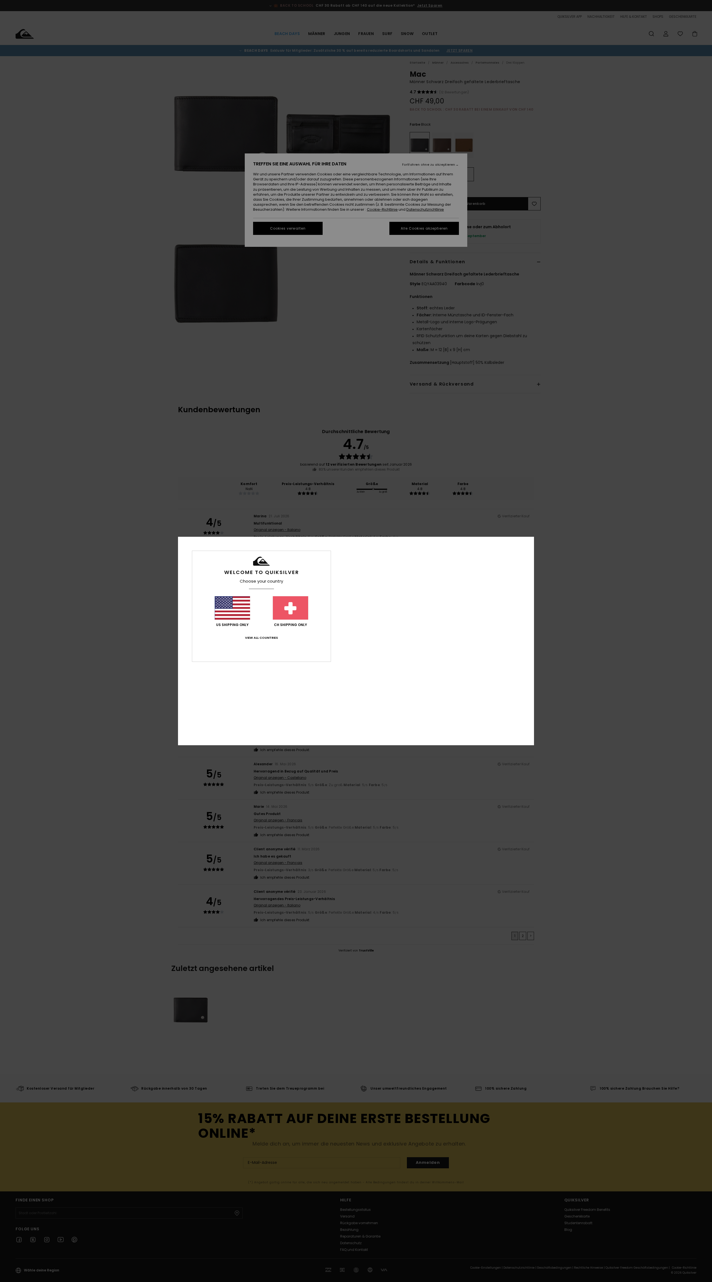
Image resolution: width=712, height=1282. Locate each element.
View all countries (261, 637)
